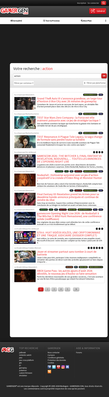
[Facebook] (49, 367)
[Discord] (67, 367)
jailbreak (22, 352)
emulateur (23, 375)
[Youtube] (58, 367)
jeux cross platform (26, 360)
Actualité (17, 20)
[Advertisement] (58, 314)
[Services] (49, 371)
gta (20, 363)
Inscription (81, 3)
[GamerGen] (14, 11)
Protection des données (57, 360)
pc (20, 365)
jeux (20, 357)
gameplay (23, 368)
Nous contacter (53, 352)
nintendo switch (25, 355)
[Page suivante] (76, 289)
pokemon (23, 370)
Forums (79, 352)
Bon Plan (87, 20)
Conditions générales (56, 357)
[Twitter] (54, 367)
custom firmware (25, 373)
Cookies (51, 363)
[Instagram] (63, 367)
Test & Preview (52, 20)
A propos (51, 355)
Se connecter (93, 3)
